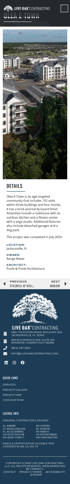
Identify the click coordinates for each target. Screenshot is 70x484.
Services (9, 384)
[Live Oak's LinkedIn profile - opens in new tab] (6, 362)
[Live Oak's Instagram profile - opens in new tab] (14, 362)
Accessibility (55, 472)
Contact (9, 472)
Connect (36, 469)
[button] (64, 8)
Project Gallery (15, 389)
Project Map (12, 395)
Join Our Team (13, 400)
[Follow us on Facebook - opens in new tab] (22, 362)
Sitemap (36, 474)
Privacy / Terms (30, 472)
